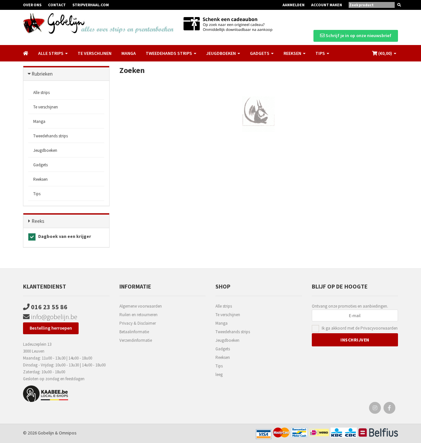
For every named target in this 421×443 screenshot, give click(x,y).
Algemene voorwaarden (140, 306)
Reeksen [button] (293, 53)
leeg (219, 374)
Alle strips (41, 92)
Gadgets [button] (260, 53)
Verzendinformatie (135, 340)
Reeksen (40, 179)
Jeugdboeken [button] (221, 53)
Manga (128, 53)
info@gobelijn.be (53, 317)
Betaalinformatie (134, 332)
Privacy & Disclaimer (137, 323)
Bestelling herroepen (51, 328)
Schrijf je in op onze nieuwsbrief (358, 35)
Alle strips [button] (51, 53)
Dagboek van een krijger (64, 236)
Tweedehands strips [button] (169, 53)
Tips (36, 194)
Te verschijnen (94, 53)
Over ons (32, 4)
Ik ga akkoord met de (360, 328)
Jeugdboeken (45, 150)
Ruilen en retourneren (138, 314)
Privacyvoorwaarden (379, 328)
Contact (57, 4)
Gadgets (40, 165)
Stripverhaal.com (90, 4)
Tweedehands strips (50, 136)
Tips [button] (320, 53)
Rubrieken (42, 74)
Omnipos (68, 433)
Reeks (38, 221)
